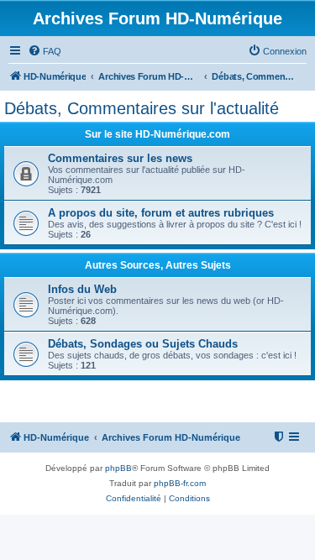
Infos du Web (82, 289)
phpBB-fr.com (180, 483)
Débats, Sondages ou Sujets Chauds (143, 344)
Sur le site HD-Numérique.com (157, 134)
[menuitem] (44, 51)
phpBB (118, 468)
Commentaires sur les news (120, 158)
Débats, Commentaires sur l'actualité (141, 108)
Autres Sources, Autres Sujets (158, 265)
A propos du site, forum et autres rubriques (161, 213)
